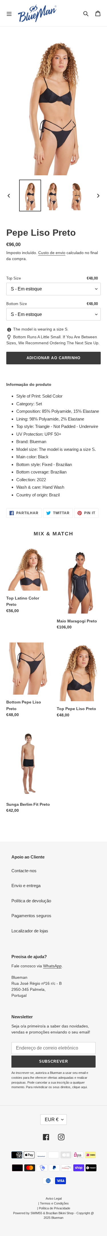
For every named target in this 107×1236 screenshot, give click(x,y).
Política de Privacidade (54, 1208)
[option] (30, 195)
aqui (84, 1087)
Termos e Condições (54, 1203)
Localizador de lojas (29, 930)
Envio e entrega (26, 885)
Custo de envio (51, 252)
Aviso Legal (54, 1198)
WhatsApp (52, 966)
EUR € (51, 1119)
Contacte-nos (24, 870)
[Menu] (9, 13)
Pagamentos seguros (31, 915)
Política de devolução (31, 900)
